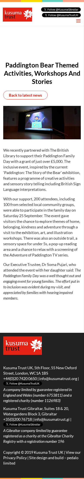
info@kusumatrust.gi (52, 419)
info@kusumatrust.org (58, 378)
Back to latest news (25, 95)
